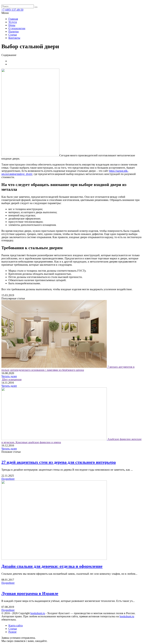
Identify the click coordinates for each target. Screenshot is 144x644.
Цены (11, 25)
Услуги (12, 22)
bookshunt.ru (37, 613)
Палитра (13, 31)
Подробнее (8, 478)
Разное (12, 631)
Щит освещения (11, 379)
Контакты (14, 37)
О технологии (16, 28)
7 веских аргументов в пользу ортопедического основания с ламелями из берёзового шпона (68, 368)
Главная (13, 18)
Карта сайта (15, 625)
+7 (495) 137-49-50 (12, 9)
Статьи (12, 34)
